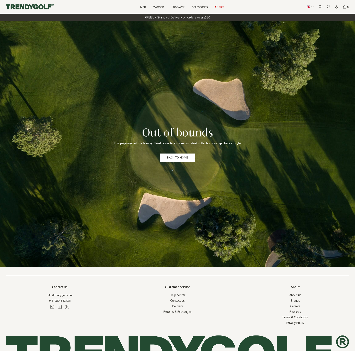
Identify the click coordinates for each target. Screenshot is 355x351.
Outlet (219, 7)
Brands (295, 300)
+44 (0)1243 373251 (60, 300)
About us (295, 295)
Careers (295, 306)
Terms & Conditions (295, 317)
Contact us (177, 300)
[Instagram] (52, 307)
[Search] (320, 7)
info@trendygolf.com (59, 295)
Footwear (177, 7)
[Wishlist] (328, 7)
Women (158, 7)
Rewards (295, 311)
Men (143, 7)
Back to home (177, 157)
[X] (67, 307)
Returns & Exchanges (177, 311)
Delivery (177, 306)
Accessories (200, 7)
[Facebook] (60, 307)
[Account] (336, 7)
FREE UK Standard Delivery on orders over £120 (177, 17)
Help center (177, 295)
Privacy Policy (295, 323)
